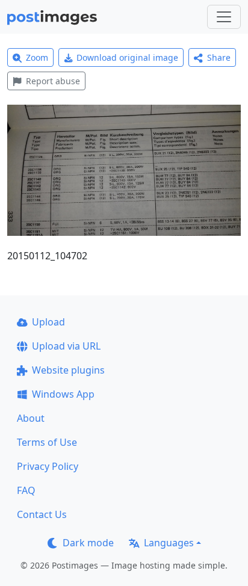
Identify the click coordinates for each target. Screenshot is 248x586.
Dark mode (88, 542)
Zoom (37, 57)
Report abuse (53, 81)
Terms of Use (47, 442)
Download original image (127, 57)
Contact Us (42, 514)
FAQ (26, 490)
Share (219, 57)
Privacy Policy (47, 466)
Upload (48, 321)
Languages (169, 542)
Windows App (63, 394)
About (31, 418)
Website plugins (68, 370)
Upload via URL (66, 346)
